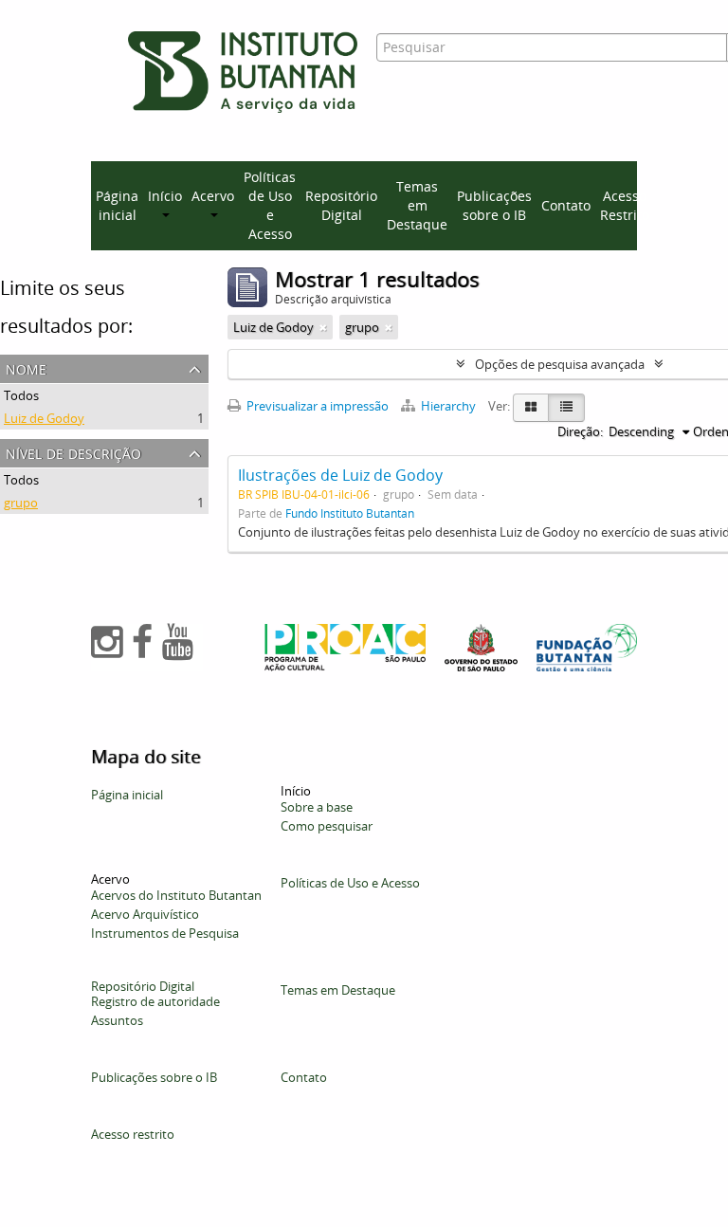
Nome (26, 367)
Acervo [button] (212, 196)
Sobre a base (317, 806)
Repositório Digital (341, 205)
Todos (21, 395)
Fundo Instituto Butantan (349, 513)
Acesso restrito (132, 1134)
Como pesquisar (327, 825)
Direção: (580, 431)
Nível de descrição (73, 452)
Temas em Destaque (417, 205)
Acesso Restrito (624, 205)
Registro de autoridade (155, 1001)
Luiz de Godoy (44, 418)
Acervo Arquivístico (145, 914)
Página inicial (117, 205)
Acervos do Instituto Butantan (176, 895)
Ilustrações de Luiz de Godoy (340, 475)
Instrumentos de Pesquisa (165, 933)
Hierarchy (448, 405)
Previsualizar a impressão (316, 405)
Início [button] (165, 196)
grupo (21, 502)
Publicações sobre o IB (494, 205)
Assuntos (117, 1020)
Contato (566, 205)
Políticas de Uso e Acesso (270, 205)
